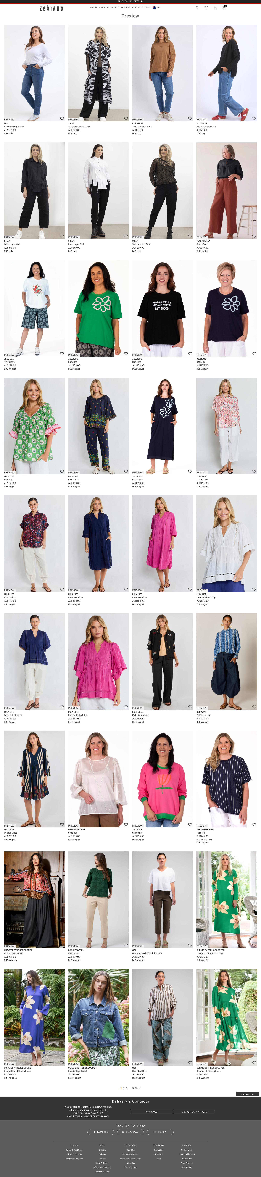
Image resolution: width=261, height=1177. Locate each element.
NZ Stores (158, 1154)
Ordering (102, 1150)
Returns (102, 1159)
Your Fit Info (187, 1159)
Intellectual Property (74, 1159)
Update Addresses (187, 1154)
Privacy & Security (74, 1154)
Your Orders (187, 1167)
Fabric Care (130, 1163)
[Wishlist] (206, 7)
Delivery (102, 1154)
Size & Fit (130, 1150)
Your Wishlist (187, 1163)
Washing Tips (130, 1167)
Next (138, 1088)
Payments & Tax (102, 1172)
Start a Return (102, 1163)
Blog (159, 1159)
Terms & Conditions (74, 1150)
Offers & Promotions (102, 1167)
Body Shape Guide (130, 1154)
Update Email (186, 1150)
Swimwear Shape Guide (130, 1159)
